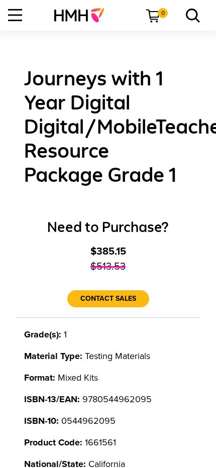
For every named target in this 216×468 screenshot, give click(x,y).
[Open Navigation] (15, 15)
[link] (83, 15)
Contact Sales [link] (108, 298)
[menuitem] (83, 15)
